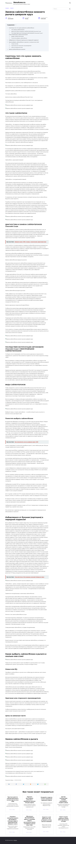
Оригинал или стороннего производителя (21, 45)
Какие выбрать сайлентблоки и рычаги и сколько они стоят (24, 42)
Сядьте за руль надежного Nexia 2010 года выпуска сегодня (63, 819)
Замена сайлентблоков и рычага (17, 49)
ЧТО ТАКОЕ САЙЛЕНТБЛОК (17, 29)
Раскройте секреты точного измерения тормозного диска (46, 799)
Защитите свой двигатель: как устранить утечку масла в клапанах (46, 819)
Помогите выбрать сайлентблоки (19, 38)
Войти (15, 840)
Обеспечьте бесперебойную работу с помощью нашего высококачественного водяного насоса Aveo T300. (29, 821)
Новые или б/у (14, 43)
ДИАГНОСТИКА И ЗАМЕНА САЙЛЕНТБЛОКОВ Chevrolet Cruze (26, 31)
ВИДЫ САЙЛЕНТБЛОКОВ (17, 36)
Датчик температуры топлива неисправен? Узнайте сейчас (63, 799)
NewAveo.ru (19, 2)
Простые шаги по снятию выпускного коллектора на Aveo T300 (12, 799)
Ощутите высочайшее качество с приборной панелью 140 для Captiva (29, 799)
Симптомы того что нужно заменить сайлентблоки (21, 27)
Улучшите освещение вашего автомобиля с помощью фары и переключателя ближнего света (12, 820)
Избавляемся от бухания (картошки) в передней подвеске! (23, 40)
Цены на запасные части (17, 47)
